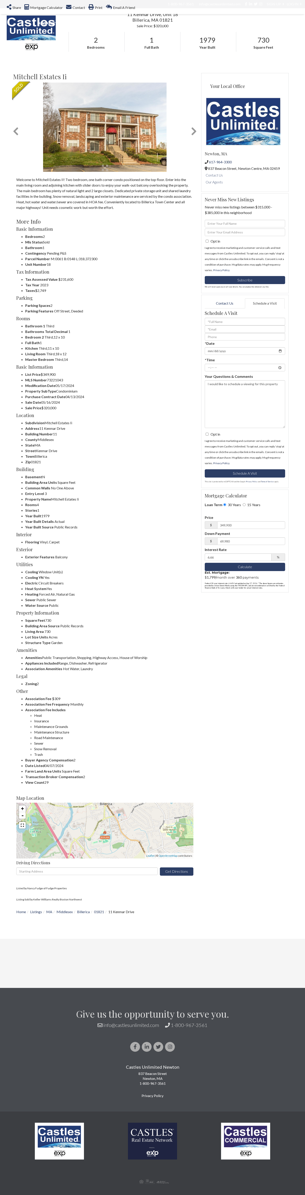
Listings (36, 912)
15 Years (253, 505)
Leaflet (150, 855)
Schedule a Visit (265, 303)
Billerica (83, 912)
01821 (99, 912)
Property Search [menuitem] (56, 23)
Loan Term (213, 505)
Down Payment (217, 533)
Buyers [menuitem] (169, 23)
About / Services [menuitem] (232, 23)
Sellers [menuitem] (196, 23)
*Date (210, 343)
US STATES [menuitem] (141, 23)
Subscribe (245, 280)
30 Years (234, 505)
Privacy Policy (221, 270)
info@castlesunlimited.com (131, 1025)
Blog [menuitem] (266, 23)
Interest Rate (216, 549)
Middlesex (64, 912)
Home (21, 912)
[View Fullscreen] (22, 825)
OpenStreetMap (168, 855)
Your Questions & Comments (229, 376)
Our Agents (214, 182)
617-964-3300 (220, 162)
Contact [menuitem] (289, 23)
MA (49, 912)
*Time (210, 360)
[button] (16, 127)
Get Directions (176, 871)
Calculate (245, 567)
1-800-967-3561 (189, 1025)
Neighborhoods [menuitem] (102, 23)
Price (209, 517)
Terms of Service (267, 481)
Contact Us (214, 175)
